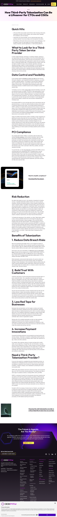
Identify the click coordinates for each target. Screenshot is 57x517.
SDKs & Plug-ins (42, 483)
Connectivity (32, 474)
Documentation (42, 481)
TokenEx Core (32, 487)
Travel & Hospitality (23, 496)
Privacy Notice (9, 468)
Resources (32, 4)
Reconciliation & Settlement (33, 471)
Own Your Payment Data (23, 477)
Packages (31, 485)
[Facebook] (55, 454)
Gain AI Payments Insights (23, 479)
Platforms (21, 490)
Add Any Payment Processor (23, 468)
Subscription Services (22, 494)
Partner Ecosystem (52, 463)
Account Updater (29, 112)
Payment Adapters (32, 477)
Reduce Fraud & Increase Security (23, 482)
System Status (51, 474)
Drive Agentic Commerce (22, 485)
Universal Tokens (33, 498)
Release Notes (51, 472)
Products (25, 4)
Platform (31, 464)
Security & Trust (4, 471)
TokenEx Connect (33, 488)
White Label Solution (32, 480)
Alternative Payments (32, 491)
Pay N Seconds (27, 149)
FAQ (49, 483)
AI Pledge (41, 476)
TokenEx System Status (52, 476)
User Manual (51, 470)
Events (40, 467)
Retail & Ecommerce (23, 491)
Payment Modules (33, 497)
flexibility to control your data (29, 78)
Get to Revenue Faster (23, 465)
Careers (40, 470)
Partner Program (52, 461)
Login (48, 4)
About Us (41, 463)
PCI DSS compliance (20, 137)
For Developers (40, 4)
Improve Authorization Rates (23, 462)
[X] (49, 454)
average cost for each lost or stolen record (30, 254)
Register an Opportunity (51, 466)
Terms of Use (3, 469)
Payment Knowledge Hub (52, 481)
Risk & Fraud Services (32, 468)
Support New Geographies (22, 471)
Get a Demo (53, 4)
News (40, 468)
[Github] (46, 454)
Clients (40, 474)
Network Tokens (33, 500)
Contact (40, 472)
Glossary (50, 478)
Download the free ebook (36, 179)
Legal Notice (3, 468)
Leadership (41, 465)
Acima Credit (28, 89)
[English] (7, 4)
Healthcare (22, 501)
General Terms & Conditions (12, 469)
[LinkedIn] (52, 454)
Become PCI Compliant (22, 474)
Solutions (19, 4)
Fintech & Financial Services (23, 499)
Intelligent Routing (33, 466)
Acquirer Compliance (32, 494)
